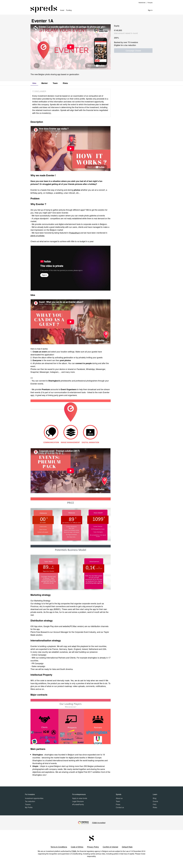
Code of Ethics (77, 846)
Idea (34, 83)
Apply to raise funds (79, 798)
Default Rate (127, 846)
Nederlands (142, 2)
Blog (154, 798)
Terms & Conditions (59, 846)
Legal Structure (78, 801)
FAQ (154, 804)
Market (44, 83)
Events (155, 801)
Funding (69, 10)
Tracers (28, 804)
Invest (62, 10)
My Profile (29, 807)
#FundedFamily (78, 804)
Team (55, 83)
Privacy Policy (93, 846)
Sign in (150, 10)
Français (150, 2)
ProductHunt (74, 232)
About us (119, 798)
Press (118, 804)
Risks (65, 83)
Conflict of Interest (110, 846)
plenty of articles (37, 235)
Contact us (120, 807)
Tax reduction (30, 801)
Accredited (98, 822)
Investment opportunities (34, 798)
